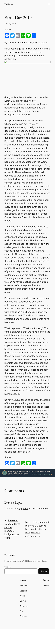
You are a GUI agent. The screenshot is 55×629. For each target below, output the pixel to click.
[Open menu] (49, 4)
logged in (23, 508)
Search (7, 567)
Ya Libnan (8, 4)
